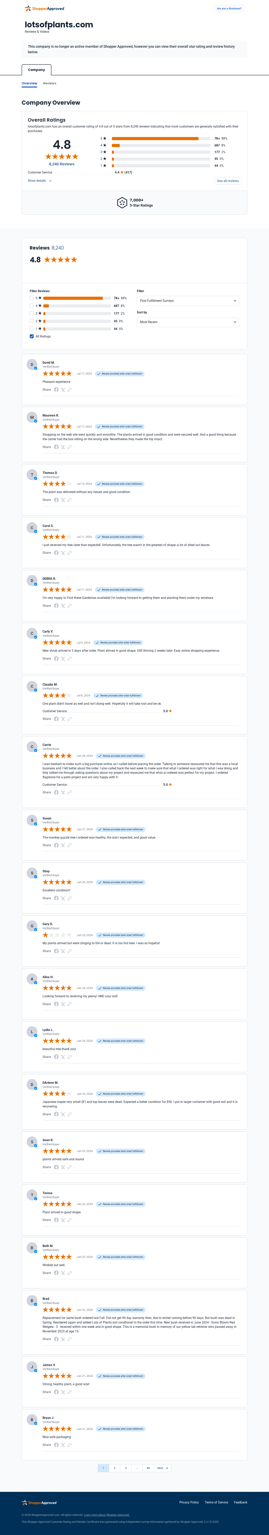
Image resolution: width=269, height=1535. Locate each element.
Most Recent (148, 322)
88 (148, 1468)
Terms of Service (216, 1502)
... (137, 1468)
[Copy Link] (69, 389)
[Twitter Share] (63, 389)
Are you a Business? (229, 8)
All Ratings (43, 336)
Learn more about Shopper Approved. (107, 1514)
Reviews (49, 83)
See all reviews (228, 181)
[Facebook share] (56, 389)
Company (36, 69)
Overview (29, 83)
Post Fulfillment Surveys (157, 301)
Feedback (240, 1502)
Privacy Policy (189, 1502)
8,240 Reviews (61, 164)
